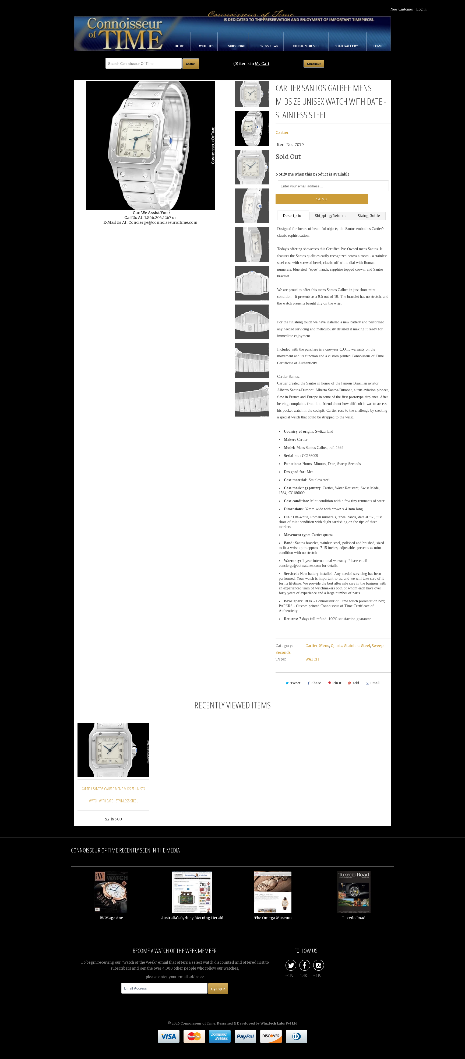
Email (374, 683)
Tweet (295, 683)
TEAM (377, 46)
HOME (180, 46)
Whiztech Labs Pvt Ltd (278, 1023)
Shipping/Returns (330, 216)
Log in (421, 9)
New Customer (401, 9)
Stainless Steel (357, 646)
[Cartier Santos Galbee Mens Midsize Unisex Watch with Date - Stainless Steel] (150, 145)
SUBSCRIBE (236, 46)
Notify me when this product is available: (313, 174)
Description (293, 216)
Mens (324, 646)
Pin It (336, 683)
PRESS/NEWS (269, 46)
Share (316, 683)
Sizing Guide (369, 216)
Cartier (282, 132)
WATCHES (206, 46)
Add (356, 683)
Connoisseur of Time (198, 1023)
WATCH (312, 659)
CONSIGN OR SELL (307, 46)
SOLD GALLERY (347, 46)
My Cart (262, 63)
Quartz (337, 646)
